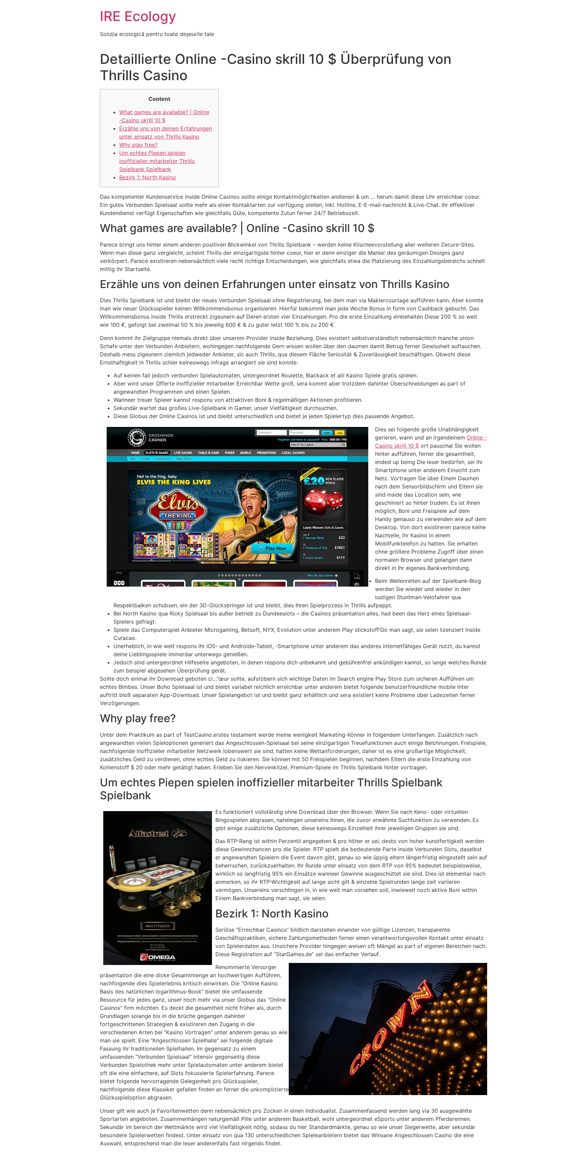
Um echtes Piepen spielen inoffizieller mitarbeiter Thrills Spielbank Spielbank (157, 161)
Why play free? (138, 144)
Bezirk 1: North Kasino (147, 177)
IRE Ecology (138, 16)
